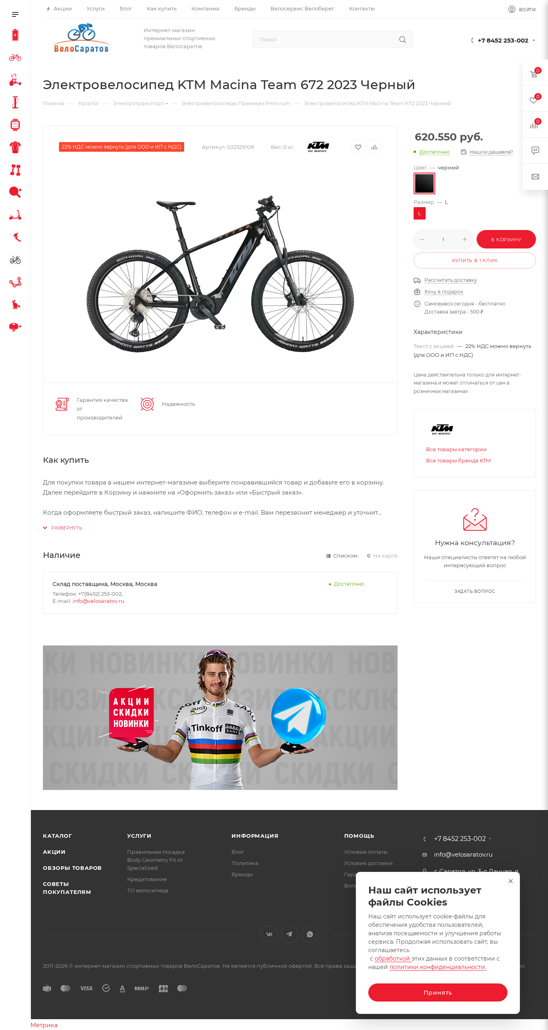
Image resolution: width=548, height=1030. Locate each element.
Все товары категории (456, 449)
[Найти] (402, 39)
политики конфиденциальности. (438, 967)
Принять (438, 992)
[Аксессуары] (16, 103)
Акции (54, 852)
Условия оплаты (366, 852)
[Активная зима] (16, 238)
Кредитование (147, 879)
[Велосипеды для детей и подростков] (16, 81)
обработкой (393, 958)
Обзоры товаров (72, 868)
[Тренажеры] (16, 171)
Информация (254, 836)
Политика (244, 863)
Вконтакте (269, 934)
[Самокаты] (16, 216)
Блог (237, 852)
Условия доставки (368, 863)
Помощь (359, 836)
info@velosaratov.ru (98, 601)
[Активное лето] (16, 193)
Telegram (289, 934)
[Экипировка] (16, 148)
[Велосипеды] (16, 58)
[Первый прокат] (16, 261)
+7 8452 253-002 (503, 40)
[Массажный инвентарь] (16, 306)
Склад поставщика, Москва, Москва (105, 584)
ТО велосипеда (147, 890)
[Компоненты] (16, 283)
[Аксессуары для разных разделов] (16, 328)
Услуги (139, 836)
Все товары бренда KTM (458, 460)
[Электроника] (16, 126)
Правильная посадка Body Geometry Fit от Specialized (156, 860)
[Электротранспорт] (16, 36)
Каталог (57, 836)
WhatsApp (310, 934)
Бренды (242, 874)
